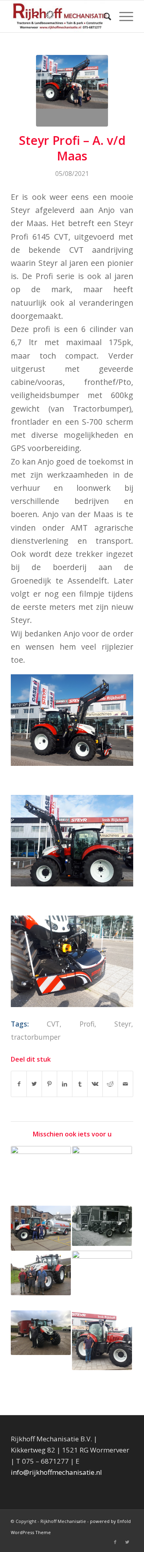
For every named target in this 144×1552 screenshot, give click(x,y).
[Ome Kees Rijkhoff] (102, 1226)
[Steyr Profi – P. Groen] (102, 1176)
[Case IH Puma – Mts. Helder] (102, 1340)
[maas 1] (72, 91)
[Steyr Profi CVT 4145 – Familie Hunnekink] (41, 1273)
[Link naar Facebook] (115, 1542)
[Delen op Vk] (95, 1084)
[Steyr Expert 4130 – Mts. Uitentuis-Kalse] (41, 1332)
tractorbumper (35, 1037)
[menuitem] (103, 16)
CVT (53, 1024)
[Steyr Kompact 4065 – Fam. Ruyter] (41, 1176)
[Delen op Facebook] (18, 1084)
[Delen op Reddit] (110, 1084)
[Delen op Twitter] (34, 1084)
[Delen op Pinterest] (49, 1084)
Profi (87, 1024)
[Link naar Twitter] (127, 1542)
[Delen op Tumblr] (79, 1084)
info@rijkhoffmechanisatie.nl (56, 1472)
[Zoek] (103, 16)
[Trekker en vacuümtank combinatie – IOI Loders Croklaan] (41, 1228)
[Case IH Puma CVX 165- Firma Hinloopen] (102, 1280)
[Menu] (122, 16)
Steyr (122, 1024)
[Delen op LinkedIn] (64, 1084)
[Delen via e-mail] (125, 1084)
